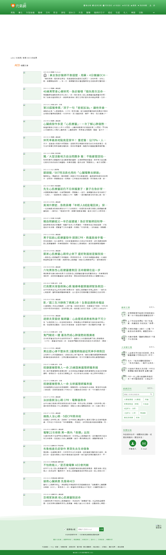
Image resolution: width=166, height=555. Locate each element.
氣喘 (138, 417)
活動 (141, 12)
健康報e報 (71, 529)
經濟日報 (98, 5)
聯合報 (88, 5)
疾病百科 (85, 539)
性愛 (118, 12)
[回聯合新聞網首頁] (13, 6)
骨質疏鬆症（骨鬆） (132, 404)
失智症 (146, 404)
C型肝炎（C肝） (130, 413)
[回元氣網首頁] (21, 5)
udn (12, 57)
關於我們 (112, 547)
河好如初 (108, 5)
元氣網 (18, 57)
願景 (134, 5)
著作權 (79, 547)
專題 (133, 12)
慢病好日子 (99, 12)
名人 (125, 12)
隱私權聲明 (87, 547)
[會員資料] (150, 5)
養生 (20, 12)
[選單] (154, 5)
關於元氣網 (57, 539)
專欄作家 (109, 539)
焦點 (13, 12)
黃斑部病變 (128, 417)
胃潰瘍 (143, 413)
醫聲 (88, 12)
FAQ (52, 547)
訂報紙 (104, 547)
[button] (154, 12)
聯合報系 (96, 547)
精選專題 (77, 539)
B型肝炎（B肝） (130, 408)
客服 (56, 547)
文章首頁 (101, 539)
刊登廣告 (45, 547)
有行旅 (127, 5)
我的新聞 (143, 5)
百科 (48, 12)
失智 (81, 12)
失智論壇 (30, 12)
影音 (55, 12)
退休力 (72, 12)
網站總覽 (121, 547)
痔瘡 (147, 399)
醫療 (40, 12)
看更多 (152, 307)
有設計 (118, 5)
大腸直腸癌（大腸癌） (133, 399)
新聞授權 (64, 547)
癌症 (110, 12)
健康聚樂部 (67, 539)
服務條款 (72, 547)
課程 (63, 12)
